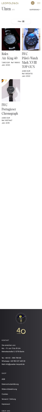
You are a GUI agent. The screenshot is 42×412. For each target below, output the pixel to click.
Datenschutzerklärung (10, 384)
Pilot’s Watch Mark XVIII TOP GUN (30, 63)
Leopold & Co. (10, 3)
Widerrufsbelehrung (9, 389)
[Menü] (39, 3)
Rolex (5, 54)
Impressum (6, 404)
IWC (25, 54)
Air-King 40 (9, 58)
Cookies (5, 394)
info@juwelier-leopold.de (15, 364)
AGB (3, 379)
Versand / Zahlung (9, 399)
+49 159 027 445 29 (17, 361)
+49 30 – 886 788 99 (13, 358)
